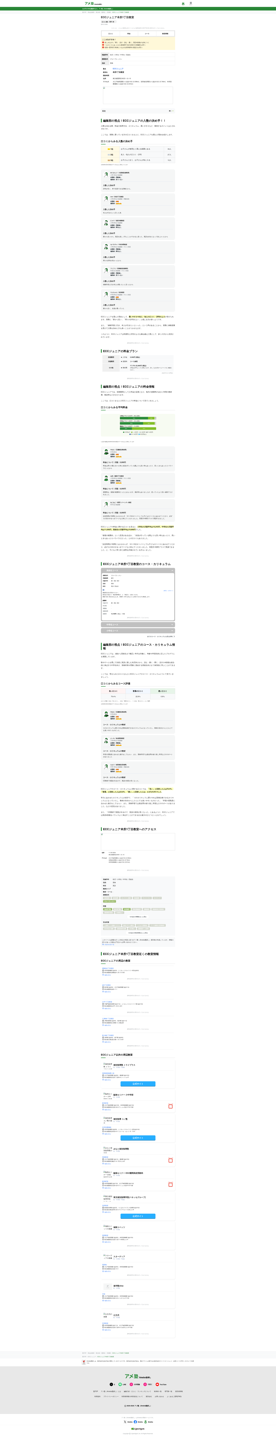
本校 (103, 1294)
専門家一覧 (168, 1391)
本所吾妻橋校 (106, 1127)
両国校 (104, 1264)
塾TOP (84, 12)
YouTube (163, 1384)
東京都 (98, 12)
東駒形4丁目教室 (108, 968)
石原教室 (105, 1323)
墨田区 (103, 12)
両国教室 (105, 1157)
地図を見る (107, 975)
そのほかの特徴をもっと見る (138, 917)
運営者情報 (179, 1391)
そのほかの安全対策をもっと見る (138, 933)
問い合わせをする (108, 944)
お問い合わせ (159, 1396)
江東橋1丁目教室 (108, 1018)
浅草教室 (105, 1205)
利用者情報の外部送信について (132, 1396)
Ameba (130, 1422)
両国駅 (109, 12)
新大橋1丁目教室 (108, 1035)
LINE (124, 1384)
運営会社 (149, 1396)
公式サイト (138, 1083)
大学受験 (137, 1384)
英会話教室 (91, 12)
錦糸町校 (105, 1103)
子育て (150, 1384)
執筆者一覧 (158, 1391)
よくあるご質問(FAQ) (174, 1396)
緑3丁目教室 (106, 985)
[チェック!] (171, 1106)
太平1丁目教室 (107, 1002)
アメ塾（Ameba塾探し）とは (111, 1391)
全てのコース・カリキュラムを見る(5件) (160, 636)
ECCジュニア (118, 68)
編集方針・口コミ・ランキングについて (137, 1391)
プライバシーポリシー (111, 1396)
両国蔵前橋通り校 (108, 1073)
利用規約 (97, 1396)
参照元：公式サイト (168, 590)
